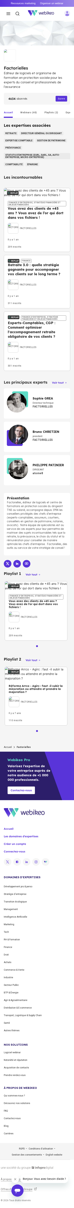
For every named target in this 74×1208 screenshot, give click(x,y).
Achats (7, 962)
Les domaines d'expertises (21, 836)
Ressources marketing (23, 3)
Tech (6, 932)
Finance (8, 947)
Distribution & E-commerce (18, 1007)
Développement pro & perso (18, 886)
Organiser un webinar (51, 3)
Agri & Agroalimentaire (15, 1000)
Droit (6, 954)
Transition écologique (15, 901)
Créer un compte (15, 844)
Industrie (8, 977)
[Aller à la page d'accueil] (43, 13)
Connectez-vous (14, 851)
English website (54, 1154)
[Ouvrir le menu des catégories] (8, 14)
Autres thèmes (12, 1030)
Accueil (8, 747)
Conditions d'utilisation (41, 1148)
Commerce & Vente (14, 970)
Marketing (9, 924)
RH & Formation (12, 939)
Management (11, 909)
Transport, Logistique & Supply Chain (23, 1015)
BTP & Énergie (11, 992)
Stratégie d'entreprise (15, 894)
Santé (7, 1023)
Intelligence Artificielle (15, 917)
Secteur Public (11, 985)
